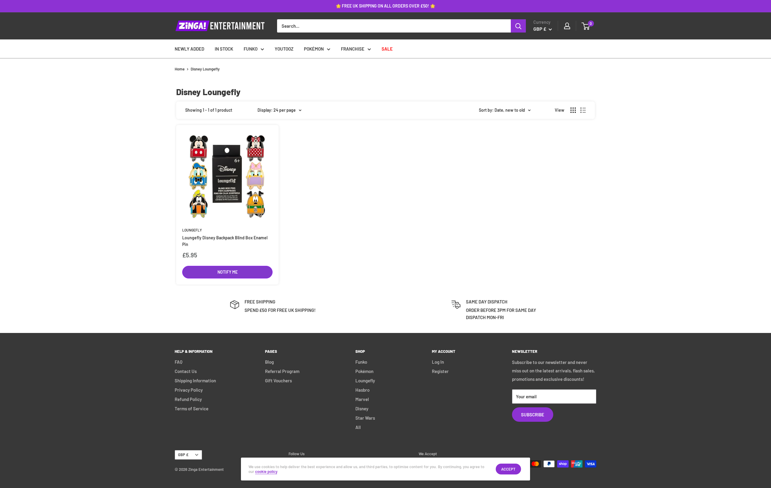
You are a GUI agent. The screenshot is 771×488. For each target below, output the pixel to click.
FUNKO (251, 48)
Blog (269, 362)
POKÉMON (314, 48)
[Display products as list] (583, 110)
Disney (361, 408)
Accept (508, 469)
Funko (361, 362)
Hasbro (362, 390)
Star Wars (365, 418)
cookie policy (266, 471)
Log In (438, 362)
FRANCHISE (352, 48)
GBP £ (183, 454)
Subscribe (532, 414)
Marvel (362, 399)
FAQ (179, 362)
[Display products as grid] (573, 110)
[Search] (518, 26)
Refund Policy (188, 399)
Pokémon (364, 371)
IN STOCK (224, 48)
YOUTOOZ (284, 48)
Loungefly (192, 230)
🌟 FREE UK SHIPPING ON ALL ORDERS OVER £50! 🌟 (385, 5)
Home (180, 69)
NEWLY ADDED (189, 48)
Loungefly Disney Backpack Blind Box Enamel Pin (224, 241)
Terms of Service (191, 408)
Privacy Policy (189, 390)
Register (440, 371)
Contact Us (186, 371)
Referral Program (282, 371)
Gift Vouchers (278, 380)
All (358, 427)
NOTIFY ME (227, 272)
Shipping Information (195, 380)
